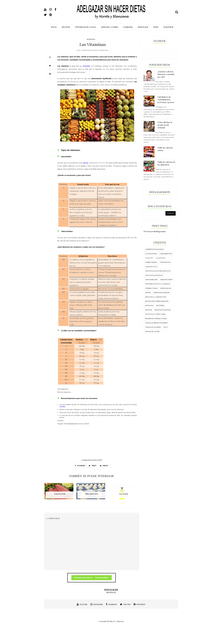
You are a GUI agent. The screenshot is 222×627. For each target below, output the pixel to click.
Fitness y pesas (151, 288)
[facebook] (57, 9)
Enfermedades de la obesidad (157, 284)
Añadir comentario (100, 50)
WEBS (155, 27)
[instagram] (51, 9)
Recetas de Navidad (163, 310)
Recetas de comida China (155, 314)
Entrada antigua (101, 578)
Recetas (148, 310)
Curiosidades (165, 262)
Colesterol (160, 258)
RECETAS (66, 27)
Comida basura (151, 262)
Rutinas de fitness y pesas (156, 318)
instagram (98, 604)
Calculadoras (151, 254)
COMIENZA (128, 27)
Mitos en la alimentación (155, 297)
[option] (60, 492)
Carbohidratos (166, 254)
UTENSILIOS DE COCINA (85, 27)
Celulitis (149, 258)
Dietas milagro (151, 279)
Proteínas (160, 305)
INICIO (54, 27)
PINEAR (105, 465)
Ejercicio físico (166, 279)
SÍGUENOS (111, 592)
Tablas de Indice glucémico (156, 323)
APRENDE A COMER (109, 27)
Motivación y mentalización (156, 301)
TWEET (93, 465)
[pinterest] (51, 15)
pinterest (140, 604)
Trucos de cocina (152, 331)
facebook (112, 604)
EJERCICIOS (143, 27)
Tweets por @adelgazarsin (155, 231)
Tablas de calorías (153, 327)
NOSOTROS (168, 27)
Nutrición (91, 39)
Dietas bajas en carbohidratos (157, 271)
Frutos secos (165, 288)
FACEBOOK (81, 465)
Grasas (148, 292)
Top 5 (165, 327)
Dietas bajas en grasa (154, 275)
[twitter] (46, 15)
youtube (83, 604)
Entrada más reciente (83, 578)
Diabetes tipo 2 (151, 266)
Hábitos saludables (161, 292)
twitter (126, 604)
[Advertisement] (91, 442)
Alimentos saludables (154, 249)
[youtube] (46, 9)
